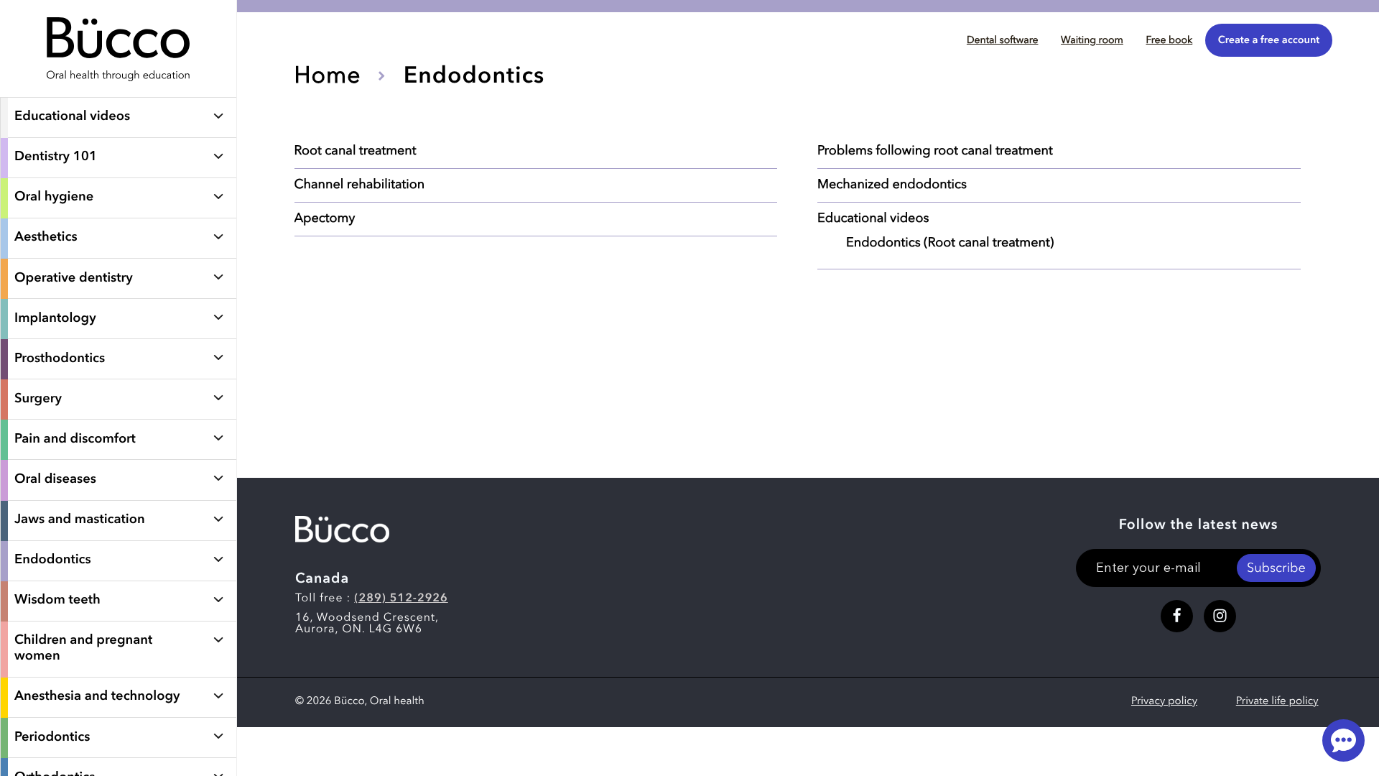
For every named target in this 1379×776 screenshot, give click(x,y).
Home (327, 76)
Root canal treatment (355, 151)
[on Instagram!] (1220, 616)
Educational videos (72, 117)
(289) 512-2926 (400, 598)
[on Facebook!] (1177, 616)
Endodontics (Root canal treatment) (950, 243)
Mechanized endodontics (892, 185)
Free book (1169, 41)
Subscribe (1276, 569)
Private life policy (1277, 701)
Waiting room (1092, 41)
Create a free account (1268, 40)
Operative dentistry (73, 278)
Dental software (1003, 41)
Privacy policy (1164, 701)
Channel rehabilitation (359, 185)
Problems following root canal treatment (935, 151)
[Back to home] (118, 90)
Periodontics (52, 737)
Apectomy (325, 219)
